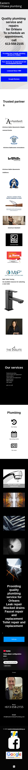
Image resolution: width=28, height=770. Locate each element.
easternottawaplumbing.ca (16, 729)
